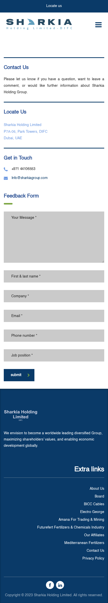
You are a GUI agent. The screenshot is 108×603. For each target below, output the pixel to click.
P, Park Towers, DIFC (25, 132)
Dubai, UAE (13, 138)
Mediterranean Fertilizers (84, 543)
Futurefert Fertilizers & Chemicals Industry (70, 527)
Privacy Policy (93, 558)
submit (16, 375)
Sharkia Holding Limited (22, 125)
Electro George (92, 512)
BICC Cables (94, 504)
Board (99, 496)
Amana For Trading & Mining (81, 520)
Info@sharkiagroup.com (30, 178)
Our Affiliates (94, 535)
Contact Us (95, 550)
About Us (97, 488)
